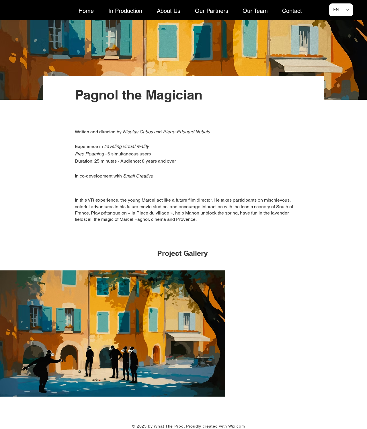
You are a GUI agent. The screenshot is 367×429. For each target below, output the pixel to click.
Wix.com (236, 426)
